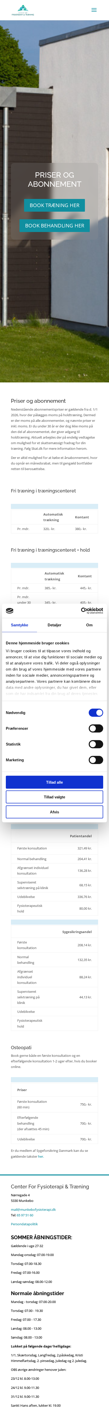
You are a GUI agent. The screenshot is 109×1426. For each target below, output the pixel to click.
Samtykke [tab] (19, 625)
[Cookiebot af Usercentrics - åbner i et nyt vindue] (81, 611)
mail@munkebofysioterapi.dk (33, 1209)
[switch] (96, 728)
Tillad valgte (54, 797)
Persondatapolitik (24, 1224)
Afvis (54, 812)
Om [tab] (89, 625)
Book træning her (54, 205)
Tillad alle (54, 782)
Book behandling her (54, 225)
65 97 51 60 (25, 1215)
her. (41, 1156)
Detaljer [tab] (55, 625)
